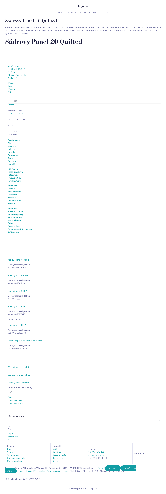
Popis (10, 434)
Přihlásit (37, 471)
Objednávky (57, 452)
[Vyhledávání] (96, 468)
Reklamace (57, 458)
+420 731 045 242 (96, 452)
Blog (9, 449)
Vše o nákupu (13, 455)
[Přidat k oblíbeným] (17, 471)
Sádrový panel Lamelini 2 (19, 383)
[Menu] (95, 468)
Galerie (10, 452)
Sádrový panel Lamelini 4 (19, 367)
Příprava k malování (16, 416)
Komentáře (13, 437)
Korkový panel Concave (18, 260)
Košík (54, 449)
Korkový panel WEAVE (18, 275)
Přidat (113, 468)
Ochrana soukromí (15, 461)
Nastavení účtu (59, 455)
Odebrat (101, 468)
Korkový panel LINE (17, 325)
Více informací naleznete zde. (54, 471)
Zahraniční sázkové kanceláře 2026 (75, 12)
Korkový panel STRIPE (18, 291)
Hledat (11, 105)
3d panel (83, 6)
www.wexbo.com (25, 471)
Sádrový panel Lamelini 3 (19, 375)
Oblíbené (56, 461)
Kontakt (106, 12)
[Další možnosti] (97, 468)
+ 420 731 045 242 (16, 114)
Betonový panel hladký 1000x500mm (25, 341)
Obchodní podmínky (16, 458)
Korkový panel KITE (16, 306)
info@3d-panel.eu (96, 455)
